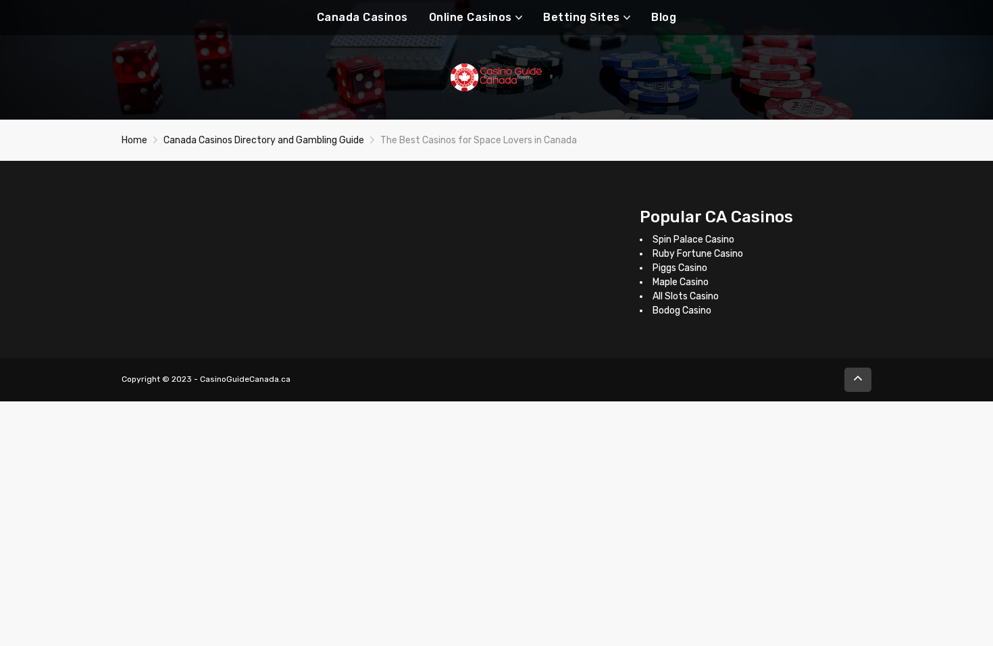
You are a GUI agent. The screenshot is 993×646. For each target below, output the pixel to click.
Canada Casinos (362, 17)
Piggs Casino (680, 268)
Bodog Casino (682, 310)
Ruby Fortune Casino (698, 253)
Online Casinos (470, 17)
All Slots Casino (686, 296)
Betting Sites (581, 17)
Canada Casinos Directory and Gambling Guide (263, 140)
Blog (663, 17)
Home (134, 140)
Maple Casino (681, 282)
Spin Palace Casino (693, 239)
